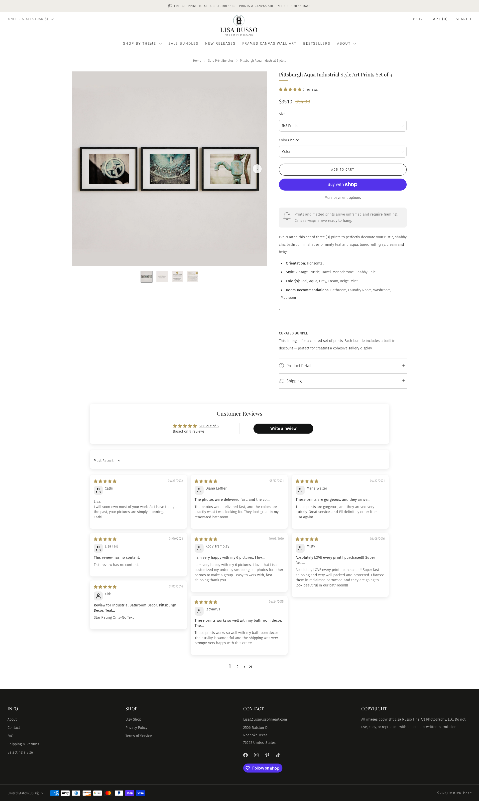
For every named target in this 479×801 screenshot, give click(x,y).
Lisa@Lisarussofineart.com (265, 719)
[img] (105, 481)
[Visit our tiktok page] (278, 755)
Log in (417, 19)
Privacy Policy (136, 727)
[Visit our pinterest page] (267, 755)
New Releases (220, 43)
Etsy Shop (133, 719)
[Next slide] (257, 169)
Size (282, 114)
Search (464, 19)
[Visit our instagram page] (256, 755)
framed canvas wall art (269, 43)
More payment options (343, 197)
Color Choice (289, 140)
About (12, 719)
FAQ (10, 736)
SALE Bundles (183, 43)
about (344, 43)
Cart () (439, 19)
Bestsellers (316, 43)
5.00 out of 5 (209, 426)
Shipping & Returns (23, 744)
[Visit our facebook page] (245, 755)
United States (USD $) (28, 19)
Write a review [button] (283, 428)
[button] (291, 89)
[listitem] (239, 6)
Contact (13, 727)
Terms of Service (138, 736)
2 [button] (238, 666)
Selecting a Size (20, 752)
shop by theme (139, 43)
